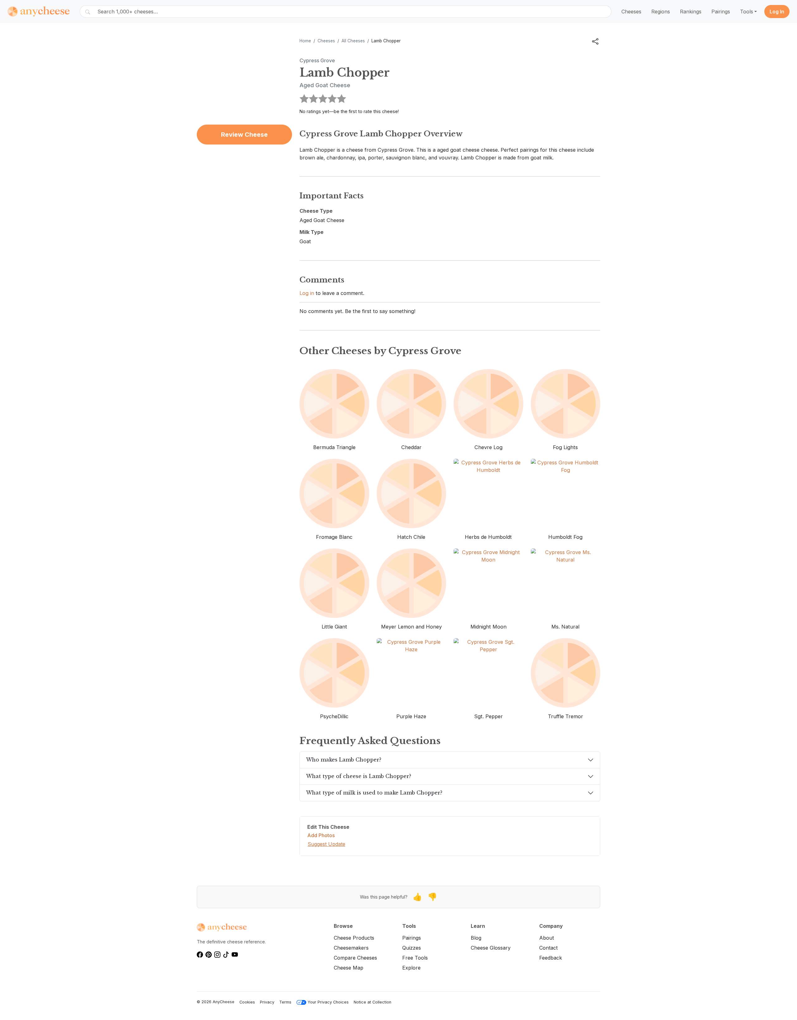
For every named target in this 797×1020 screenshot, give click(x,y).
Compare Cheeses (355, 958)
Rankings (690, 11)
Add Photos (321, 835)
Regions (660, 11)
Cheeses (631, 11)
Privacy (267, 1002)
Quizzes (411, 948)
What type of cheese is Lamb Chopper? (358, 776)
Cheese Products (354, 938)
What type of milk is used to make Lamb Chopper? (374, 793)
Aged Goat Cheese (324, 85)
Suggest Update (326, 844)
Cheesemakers (351, 948)
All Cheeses (353, 40)
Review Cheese (244, 134)
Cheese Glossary (491, 948)
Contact (548, 948)
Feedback (550, 958)
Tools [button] (746, 11)
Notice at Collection (372, 1002)
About (546, 938)
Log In (777, 11)
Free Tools (415, 958)
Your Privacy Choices (328, 1002)
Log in (306, 293)
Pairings (720, 11)
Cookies (247, 1002)
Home (305, 40)
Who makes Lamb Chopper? (343, 760)
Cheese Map (348, 968)
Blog (476, 938)
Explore (411, 968)
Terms (285, 1002)
